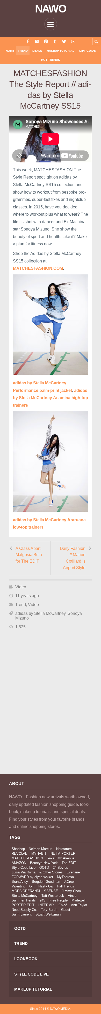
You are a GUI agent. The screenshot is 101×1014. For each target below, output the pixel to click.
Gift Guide (87, 50)
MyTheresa (65, 877)
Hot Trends (50, 59)
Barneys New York (44, 863)
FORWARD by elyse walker (32, 877)
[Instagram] (36, 41)
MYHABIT (39, 853)
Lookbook (26, 959)
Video (20, 587)
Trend (23, 50)
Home (10, 50)
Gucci (65, 909)
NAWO (50, 9)
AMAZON (19, 863)
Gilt (31, 886)
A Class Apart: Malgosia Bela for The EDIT (29, 554)
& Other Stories (51, 872)
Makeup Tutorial (60, 50)
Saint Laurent (22, 914)
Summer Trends (24, 900)
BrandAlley (20, 881)
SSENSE (51, 891)
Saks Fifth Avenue (60, 858)
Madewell (78, 900)
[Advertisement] (50, 712)
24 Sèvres (60, 867)
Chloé (63, 905)
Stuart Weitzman (48, 914)
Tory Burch (49, 909)
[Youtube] (73, 41)
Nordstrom (64, 849)
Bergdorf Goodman (46, 881)
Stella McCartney (25, 895)
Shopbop (18, 849)
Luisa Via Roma (23, 872)
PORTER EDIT (23, 905)
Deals (37, 50)
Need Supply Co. (24, 909)
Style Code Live (23, 867)
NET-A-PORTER (63, 853)
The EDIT (69, 863)
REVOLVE (19, 853)
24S (43, 900)
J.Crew (69, 881)
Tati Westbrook (52, 895)
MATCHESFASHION (27, 858)
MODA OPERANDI (26, 891)
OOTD (44, 867)
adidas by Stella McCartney (40, 613)
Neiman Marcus (40, 849)
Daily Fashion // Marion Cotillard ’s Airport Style (72, 558)
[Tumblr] (55, 41)
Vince (72, 895)
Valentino (18, 886)
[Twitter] (64, 41)
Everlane (73, 872)
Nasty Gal (45, 886)
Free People (58, 900)
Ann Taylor (79, 905)
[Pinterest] (46, 41)
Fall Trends (65, 886)
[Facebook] (27, 41)
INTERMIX (46, 905)
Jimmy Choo (71, 891)
